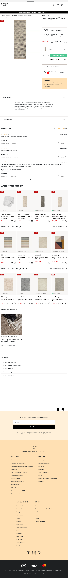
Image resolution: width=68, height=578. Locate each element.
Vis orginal (14, 143)
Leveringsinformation (17, 475)
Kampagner (20, 515)
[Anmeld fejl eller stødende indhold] (66, 143)
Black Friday (20, 539)
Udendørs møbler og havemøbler (47, 478)
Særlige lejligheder (22, 527)
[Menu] (66, 5)
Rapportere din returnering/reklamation (22, 466)
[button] (46, 24)
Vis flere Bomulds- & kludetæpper (12, 365)
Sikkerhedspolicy (16, 484)
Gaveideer (19, 533)
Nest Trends (20, 536)
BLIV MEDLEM (30, 1)
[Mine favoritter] (58, 5)
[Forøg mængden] (48, 55)
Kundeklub (14, 469)
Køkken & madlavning (44, 463)
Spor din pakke (15, 478)
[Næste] (37, 39)
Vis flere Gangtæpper (9, 375)
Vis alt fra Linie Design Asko (56, 268)
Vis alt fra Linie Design (58, 226)
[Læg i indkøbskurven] (15, 221)
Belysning (41, 469)
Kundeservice (15, 460)
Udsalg (18, 518)
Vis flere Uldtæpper (8, 368)
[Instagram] (34, 553)
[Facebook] (28, 553)
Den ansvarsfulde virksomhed (43, 509)
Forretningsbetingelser (17, 481)
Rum (18, 530)
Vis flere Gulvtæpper (8, 372)
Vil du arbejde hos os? (41, 512)
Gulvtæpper (14, 15)
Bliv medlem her (62, 34)
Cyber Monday (21, 542)
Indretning (41, 466)
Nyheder (19, 521)
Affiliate (37, 515)
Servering (41, 460)
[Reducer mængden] (43, 55)
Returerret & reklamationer (18, 463)
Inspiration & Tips (21, 505)
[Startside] (4, 4)
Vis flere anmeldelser (34, 180)
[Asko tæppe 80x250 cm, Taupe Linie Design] (20, 39)
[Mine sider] (54, 5)
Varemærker (20, 509)
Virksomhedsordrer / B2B (18, 491)
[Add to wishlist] (11, 221)
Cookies (13, 487)
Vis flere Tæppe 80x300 (9, 362)
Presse (37, 518)
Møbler (40, 475)
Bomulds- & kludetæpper (24, 15)
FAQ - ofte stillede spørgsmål (19, 472)
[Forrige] (3, 39)
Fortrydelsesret (15, 494)
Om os (37, 505)
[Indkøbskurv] (62, 5)
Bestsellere (20, 524)
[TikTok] (39, 553)
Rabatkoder (20, 546)
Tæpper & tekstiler (6, 15)
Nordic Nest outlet (40, 521)
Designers (19, 512)
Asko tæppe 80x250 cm (8, 17)
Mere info (62, 72)
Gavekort (41, 481)
